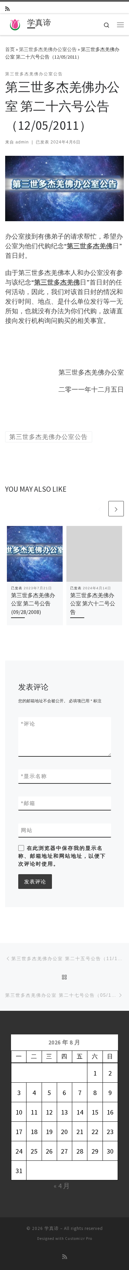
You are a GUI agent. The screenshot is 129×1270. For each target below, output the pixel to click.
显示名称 (34, 776)
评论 (28, 724)
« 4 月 (62, 1185)
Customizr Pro (78, 1238)
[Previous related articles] (99, 508)
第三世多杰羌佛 (89, 246)
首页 (10, 49)
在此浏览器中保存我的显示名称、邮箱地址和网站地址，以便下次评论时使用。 (62, 856)
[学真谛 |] (15, 23)
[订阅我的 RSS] (7, 9)
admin (22, 142)
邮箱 (28, 803)
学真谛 (51, 1228)
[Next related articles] (116, 508)
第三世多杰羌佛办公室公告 (48, 49)
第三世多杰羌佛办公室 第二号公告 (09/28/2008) (33, 603)
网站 (27, 830)
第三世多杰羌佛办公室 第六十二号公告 (92, 603)
